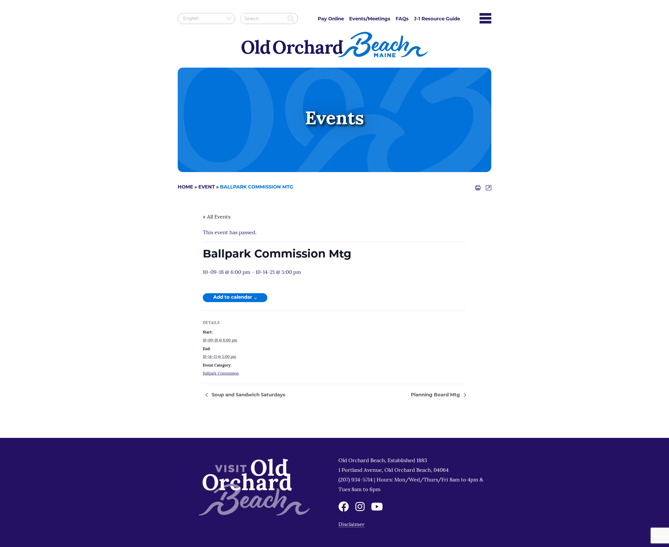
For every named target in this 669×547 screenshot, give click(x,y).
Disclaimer (351, 524)
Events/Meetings (369, 19)
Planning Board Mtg (436, 395)
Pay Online (331, 19)
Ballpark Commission (221, 374)
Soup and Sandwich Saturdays (247, 395)
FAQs (402, 19)
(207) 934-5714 (356, 480)
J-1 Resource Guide (437, 19)
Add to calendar (232, 297)
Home (185, 187)
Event (206, 187)
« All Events (216, 217)
